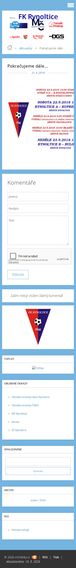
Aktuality (25, 48)
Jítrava (15, 422)
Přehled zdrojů (20, 530)
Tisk (56, 557)
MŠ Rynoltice (19, 413)
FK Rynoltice (38, 16)
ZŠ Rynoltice (19, 430)
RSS (45, 557)
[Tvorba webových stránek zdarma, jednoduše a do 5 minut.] (34, 557)
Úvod (9, 47)
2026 (43, 500)
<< (9, 500)
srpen (34, 500)
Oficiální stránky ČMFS (25, 405)
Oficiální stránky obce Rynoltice (31, 397)
